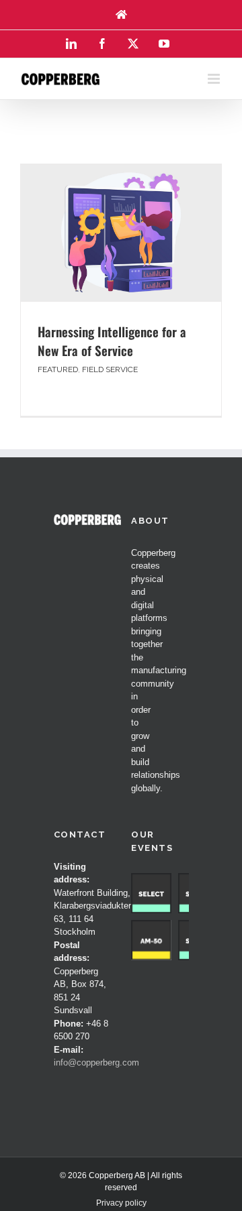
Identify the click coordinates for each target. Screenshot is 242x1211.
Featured (58, 369)
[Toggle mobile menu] (215, 79)
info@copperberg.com (96, 1062)
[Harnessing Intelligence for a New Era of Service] (121, 232)
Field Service (110, 369)
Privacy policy (121, 1203)
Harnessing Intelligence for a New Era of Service (112, 341)
